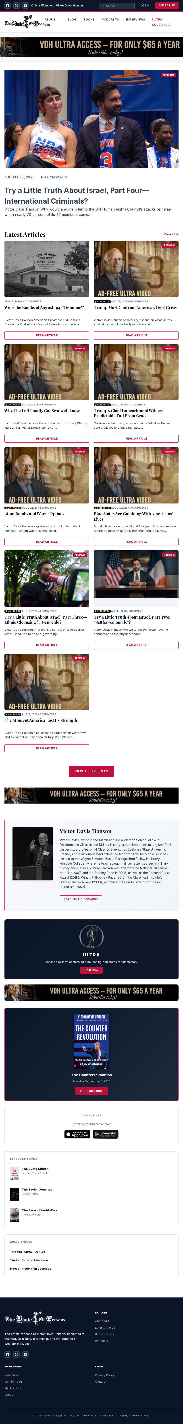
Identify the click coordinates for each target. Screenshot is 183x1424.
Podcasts (110, 19)
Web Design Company (114, 1415)
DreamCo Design (141, 1415)
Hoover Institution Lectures (30, 1268)
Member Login (14, 1381)
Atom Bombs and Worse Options (34, 513)
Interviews (135, 19)
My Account (12, 1388)
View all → (171, 234)
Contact (100, 1381)
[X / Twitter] (16, 5)
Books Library (104, 1334)
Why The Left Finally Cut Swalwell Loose (42, 410)
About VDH (102, 1321)
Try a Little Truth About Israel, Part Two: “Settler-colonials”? (132, 619)
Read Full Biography (81, 899)
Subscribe (167, 5)
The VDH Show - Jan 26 (27, 1251)
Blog (72, 19)
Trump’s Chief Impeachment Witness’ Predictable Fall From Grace (129, 413)
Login (145, 5)
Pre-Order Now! (91, 1091)
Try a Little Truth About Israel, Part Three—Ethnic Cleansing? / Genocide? (45, 619)
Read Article (47, 335)
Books (89, 19)
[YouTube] (25, 5)
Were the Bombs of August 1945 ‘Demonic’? (44, 307)
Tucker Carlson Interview (29, 1260)
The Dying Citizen (35, 1168)
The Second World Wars (39, 1210)
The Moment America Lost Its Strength (40, 720)
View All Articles (91, 771)
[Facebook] (7, 5)
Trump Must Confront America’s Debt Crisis (135, 307)
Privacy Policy (104, 1375)
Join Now (91, 970)
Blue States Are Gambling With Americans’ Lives (133, 516)
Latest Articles (105, 1327)
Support (9, 1394)
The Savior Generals (37, 1189)
